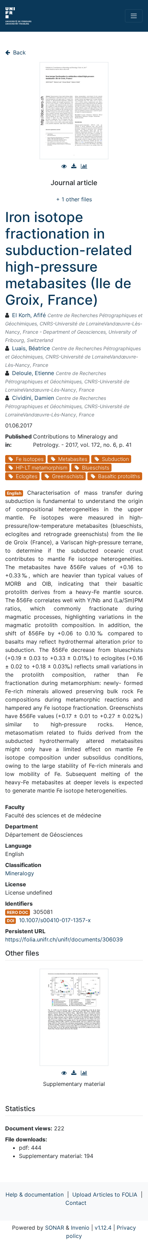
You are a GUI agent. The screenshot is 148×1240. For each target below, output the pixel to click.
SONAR (54, 1227)
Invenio (80, 1227)
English (14, 493)
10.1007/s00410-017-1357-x (55, 920)
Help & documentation (35, 1194)
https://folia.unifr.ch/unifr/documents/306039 (64, 939)
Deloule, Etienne (33, 373)
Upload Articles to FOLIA (104, 1194)
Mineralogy (19, 873)
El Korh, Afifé (29, 315)
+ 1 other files (74, 199)
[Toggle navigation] (133, 15)
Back (18, 52)
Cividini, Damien (33, 397)
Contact (75, 1202)
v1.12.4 (103, 1227)
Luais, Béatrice (31, 348)
